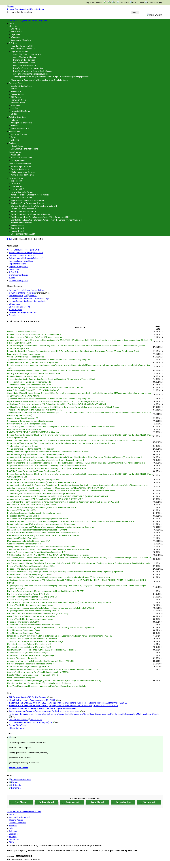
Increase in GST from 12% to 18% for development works (31, 505)
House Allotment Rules (21, 128)
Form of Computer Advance (23, 192)
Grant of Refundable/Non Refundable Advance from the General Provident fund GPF (46, 220)
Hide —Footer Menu (33, 812)
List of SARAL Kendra (18, 768)
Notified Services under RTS (23, 49)
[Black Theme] (123, 2)
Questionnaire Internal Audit (23, 234)
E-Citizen (13, 43)
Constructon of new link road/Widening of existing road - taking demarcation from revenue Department (51, 527)
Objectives (15, 34)
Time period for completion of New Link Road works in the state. (34, 410)
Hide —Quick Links (31, 250)
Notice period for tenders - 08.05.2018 (23, 622)
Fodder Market (46, 802)
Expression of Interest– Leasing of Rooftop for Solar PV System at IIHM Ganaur (42, 708)
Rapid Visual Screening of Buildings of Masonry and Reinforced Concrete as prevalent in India (46, 686)
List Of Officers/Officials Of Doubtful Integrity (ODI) (31, 722)
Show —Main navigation (17, 20)
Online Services (14, 286)
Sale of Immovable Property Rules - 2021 (26, 258)
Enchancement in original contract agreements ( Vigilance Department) (38, 519)
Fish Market (149, 802)
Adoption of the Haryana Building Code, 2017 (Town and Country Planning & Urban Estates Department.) (51, 627)
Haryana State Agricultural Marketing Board (25, 9)
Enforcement (15, 131)
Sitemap (12, 837)
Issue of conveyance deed (24, 63)
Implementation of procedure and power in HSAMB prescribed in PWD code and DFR (42, 650)
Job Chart (15, 108)
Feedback (13, 825)
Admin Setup (16, 32)
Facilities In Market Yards (21, 158)
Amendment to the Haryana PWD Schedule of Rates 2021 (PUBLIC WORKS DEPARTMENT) (45, 499)
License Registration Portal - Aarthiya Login (27, 301)
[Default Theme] (137, 2)
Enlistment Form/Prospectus (23, 209)
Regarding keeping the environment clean (25, 376)
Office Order (14, 272)
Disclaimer (13, 834)
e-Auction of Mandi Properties (22, 293)
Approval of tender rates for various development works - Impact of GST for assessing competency (49, 360)
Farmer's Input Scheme (21, 166)
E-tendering (14, 315)
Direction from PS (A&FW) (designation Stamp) (27, 424)
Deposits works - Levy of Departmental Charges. (27, 653)
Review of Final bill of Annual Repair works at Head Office (31, 566)
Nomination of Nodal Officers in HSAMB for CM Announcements (34, 334)
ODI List (14, 114)
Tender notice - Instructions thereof (22, 446)
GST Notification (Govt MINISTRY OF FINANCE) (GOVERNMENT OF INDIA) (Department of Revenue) (48, 555)
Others (10, 775)
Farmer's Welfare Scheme (20, 164)
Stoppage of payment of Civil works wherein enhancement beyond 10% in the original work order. (48, 549)
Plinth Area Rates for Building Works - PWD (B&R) (28, 594)
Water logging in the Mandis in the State (24, 544)
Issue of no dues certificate (24, 65)
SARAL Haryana (15, 310)
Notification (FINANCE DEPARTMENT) (23, 516)
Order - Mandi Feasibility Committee (22, 538)
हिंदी (160, 3)
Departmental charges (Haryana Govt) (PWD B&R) (28, 667)
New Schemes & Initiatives (22, 175)
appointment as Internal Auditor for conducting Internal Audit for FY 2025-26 (63, 706)
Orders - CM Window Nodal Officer (21, 332)
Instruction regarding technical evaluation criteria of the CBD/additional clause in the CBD (45, 387)
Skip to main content (94, 3)
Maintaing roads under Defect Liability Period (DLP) (28, 541)
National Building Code (18, 280)
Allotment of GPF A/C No (21, 198)
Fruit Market (20, 802)
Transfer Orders (18, 103)
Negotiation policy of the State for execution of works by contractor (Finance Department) (45, 460)
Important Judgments (18, 267)
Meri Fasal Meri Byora (18, 296)
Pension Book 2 (17, 231)
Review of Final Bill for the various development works (30, 605)
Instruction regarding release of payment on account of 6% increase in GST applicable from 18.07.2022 (51, 371)
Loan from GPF (17, 189)
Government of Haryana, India (19, 12)
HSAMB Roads (17, 146)
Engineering (14, 143)
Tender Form (16, 181)
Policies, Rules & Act (17, 117)
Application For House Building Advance (27, 200)
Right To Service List (20, 51)
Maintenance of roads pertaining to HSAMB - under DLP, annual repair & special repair (43, 535)
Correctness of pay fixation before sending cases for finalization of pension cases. (44, 711)
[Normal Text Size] (109, 2)
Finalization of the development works (23, 354)
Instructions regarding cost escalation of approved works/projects (35, 454)
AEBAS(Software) (16, 728)
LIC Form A (15, 184)
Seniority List (16, 91)
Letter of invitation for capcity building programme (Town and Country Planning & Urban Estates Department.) (54, 680)
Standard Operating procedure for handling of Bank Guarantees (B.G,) (36, 552)
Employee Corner (16, 83)
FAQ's (11, 842)
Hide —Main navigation (37, 20)
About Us (13, 26)
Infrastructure (15, 152)
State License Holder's (18, 275)
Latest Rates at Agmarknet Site (23, 312)
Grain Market (72, 802)
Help (11, 828)
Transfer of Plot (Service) (24, 60)
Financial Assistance (20, 169)
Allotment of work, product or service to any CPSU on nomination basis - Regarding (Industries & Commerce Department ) (59, 602)
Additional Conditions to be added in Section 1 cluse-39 (30, 385)
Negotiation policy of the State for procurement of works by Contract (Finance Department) (46, 466)
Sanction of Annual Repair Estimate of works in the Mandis (32, 639)
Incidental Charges (19, 134)
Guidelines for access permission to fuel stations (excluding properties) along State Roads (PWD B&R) (50, 608)
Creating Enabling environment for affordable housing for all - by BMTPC (38, 672)
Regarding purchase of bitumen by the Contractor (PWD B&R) (33, 611)
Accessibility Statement (19, 817)
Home (11, 23)
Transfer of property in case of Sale (28, 68)
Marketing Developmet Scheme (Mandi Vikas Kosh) (29, 644)
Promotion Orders (18, 100)
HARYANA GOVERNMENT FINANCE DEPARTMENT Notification (33, 432)
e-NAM (12, 278)
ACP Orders (16, 97)
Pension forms (17, 225)
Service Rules (17, 89)
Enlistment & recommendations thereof (24, 429)
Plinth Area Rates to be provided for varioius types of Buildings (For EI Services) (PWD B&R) (45, 591)
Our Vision (15, 29)
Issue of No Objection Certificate (27, 54)
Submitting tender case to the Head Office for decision (30, 449)
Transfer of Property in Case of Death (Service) (33, 71)
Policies (14, 120)
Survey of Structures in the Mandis (22, 658)
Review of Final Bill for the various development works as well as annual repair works (43, 533)
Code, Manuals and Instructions (24, 149)
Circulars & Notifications (21, 86)
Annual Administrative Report (21, 261)
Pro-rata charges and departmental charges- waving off (31, 664)
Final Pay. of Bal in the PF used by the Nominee (30, 214)
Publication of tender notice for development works (29, 382)
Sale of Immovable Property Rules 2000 (26, 253)
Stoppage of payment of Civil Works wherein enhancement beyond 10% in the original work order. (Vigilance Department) (58, 577)
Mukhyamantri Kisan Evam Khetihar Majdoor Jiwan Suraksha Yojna (39, 80)
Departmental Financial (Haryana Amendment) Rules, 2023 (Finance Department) (41, 482)
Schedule (15, 126)
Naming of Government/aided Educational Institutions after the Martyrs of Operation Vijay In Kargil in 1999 (52, 669)
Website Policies (16, 820)
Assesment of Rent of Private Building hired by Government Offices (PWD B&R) (40, 661)
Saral (9, 733)
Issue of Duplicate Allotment (25, 57)
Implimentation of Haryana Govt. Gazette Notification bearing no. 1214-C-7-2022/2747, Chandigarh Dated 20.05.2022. (57, 401)
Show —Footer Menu (16, 812)
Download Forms (16, 178)
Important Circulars (17, 264)
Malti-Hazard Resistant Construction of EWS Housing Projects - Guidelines (39, 683)
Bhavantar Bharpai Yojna (19, 307)
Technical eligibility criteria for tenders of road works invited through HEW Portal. (41, 493)
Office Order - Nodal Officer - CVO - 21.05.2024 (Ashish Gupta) (33, 390)
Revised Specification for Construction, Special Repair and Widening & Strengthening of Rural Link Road (51, 379)
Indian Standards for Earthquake (21, 678)
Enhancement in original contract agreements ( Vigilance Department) (37, 530)
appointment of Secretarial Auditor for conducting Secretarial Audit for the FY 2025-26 (68, 703)
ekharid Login (14, 304)
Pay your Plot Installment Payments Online (27, 290)
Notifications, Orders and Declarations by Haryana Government (34, 513)
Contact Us (14, 839)
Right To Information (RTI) (22, 46)
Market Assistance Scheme (23, 172)
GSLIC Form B (16, 186)
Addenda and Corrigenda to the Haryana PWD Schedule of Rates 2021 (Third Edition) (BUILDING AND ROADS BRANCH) (56, 404)
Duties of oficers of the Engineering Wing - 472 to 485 (29, 574)
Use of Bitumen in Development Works (23, 630)
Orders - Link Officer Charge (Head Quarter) (25, 357)
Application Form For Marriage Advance (27, 203)
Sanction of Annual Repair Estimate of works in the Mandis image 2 (36, 641)
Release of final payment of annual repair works (27, 600)
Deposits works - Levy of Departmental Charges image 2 (31, 655)
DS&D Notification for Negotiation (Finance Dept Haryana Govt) (33, 471)
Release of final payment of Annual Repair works (27, 569)
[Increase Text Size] (114, 2)
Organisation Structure (21, 40)
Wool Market (97, 802)
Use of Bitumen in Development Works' (23, 633)
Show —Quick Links (15, 250)
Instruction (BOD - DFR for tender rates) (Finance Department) (33, 480)
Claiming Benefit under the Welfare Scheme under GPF (34, 206)
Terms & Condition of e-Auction (22, 255)
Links (9, 693)
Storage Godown (18, 160)
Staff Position (17, 105)
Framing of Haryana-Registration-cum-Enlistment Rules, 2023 (33, 373)
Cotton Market (123, 802)
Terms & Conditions (17, 823)
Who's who (15, 37)
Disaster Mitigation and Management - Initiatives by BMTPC (32, 675)
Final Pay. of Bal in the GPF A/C (24, 211)
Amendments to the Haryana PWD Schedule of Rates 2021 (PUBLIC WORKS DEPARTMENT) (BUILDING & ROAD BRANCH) (57, 496)
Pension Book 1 (17, 228)
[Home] (10, 6)
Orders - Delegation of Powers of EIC (22, 418)
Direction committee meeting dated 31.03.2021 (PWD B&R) (32, 597)
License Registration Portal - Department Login (29, 298)
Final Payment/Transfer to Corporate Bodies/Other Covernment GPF (40, 217)
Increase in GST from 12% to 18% (21, 510)
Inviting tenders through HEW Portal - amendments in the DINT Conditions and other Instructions (48, 452)
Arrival (13, 137)
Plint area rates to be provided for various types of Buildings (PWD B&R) (37, 613)
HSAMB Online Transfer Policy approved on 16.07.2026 (32, 700)
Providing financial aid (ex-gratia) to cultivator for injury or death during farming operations (51, 77)
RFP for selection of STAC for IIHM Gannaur (27, 697)
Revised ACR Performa (20, 111)
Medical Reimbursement (21, 223)
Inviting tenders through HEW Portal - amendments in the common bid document (41, 524)
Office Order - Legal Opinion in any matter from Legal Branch (32, 616)
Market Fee (14, 269)
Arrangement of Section (21, 123)
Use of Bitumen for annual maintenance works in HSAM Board (33, 625)
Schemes (13, 831)
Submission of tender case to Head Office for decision (30, 421)
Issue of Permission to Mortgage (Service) (31, 74)
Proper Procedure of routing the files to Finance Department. (33, 362)
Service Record (17, 94)
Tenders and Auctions (18, 720)
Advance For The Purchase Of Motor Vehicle (30, 195)
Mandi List (15, 155)
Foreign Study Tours (17, 725)
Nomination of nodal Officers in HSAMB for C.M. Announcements (34, 337)
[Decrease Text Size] (105, 2)
